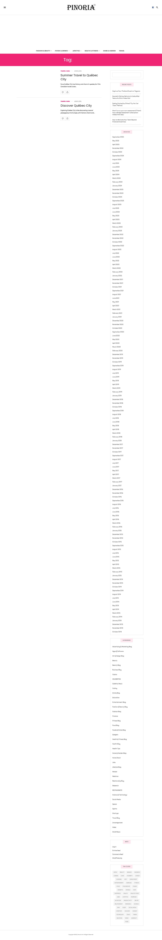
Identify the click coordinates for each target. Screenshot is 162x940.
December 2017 (117, 444)
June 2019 (115, 377)
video (126, 918)
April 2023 (115, 219)
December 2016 (117, 489)
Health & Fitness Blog (119, 739)
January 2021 (117, 317)
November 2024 (117, 148)
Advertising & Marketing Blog (122, 647)
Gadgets (115, 735)
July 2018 (115, 418)
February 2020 (117, 351)
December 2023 (117, 189)
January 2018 (117, 441)
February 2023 (117, 227)
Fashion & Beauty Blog (120, 707)
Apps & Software (118, 651)
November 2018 (117, 403)
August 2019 (116, 369)
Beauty (114, 661)
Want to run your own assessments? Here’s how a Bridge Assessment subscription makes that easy (126, 113)
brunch (129, 872)
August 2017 (116, 459)
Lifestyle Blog (116, 767)
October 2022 (117, 242)
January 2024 (117, 186)
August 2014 (116, 594)
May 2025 (115, 141)
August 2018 (116, 414)
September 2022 (118, 246)
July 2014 (115, 598)
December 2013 (117, 624)
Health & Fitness (91, 51)
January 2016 (117, 531)
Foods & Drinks (61, 51)
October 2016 (117, 497)
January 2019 (117, 396)
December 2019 (117, 354)
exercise (128, 883)
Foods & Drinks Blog (119, 730)
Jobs (113, 762)
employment (133, 879)
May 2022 (115, 261)
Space (114, 804)
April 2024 (115, 174)
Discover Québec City (76, 106)
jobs (118, 897)
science (136, 904)
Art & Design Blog (118, 656)
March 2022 (116, 268)
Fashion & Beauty (43, 51)
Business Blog (116, 670)
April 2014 (115, 609)
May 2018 (115, 426)
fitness (136, 883)
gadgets (120, 890)
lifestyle (125, 897)
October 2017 (116, 452)
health (126, 893)
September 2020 (118, 332)
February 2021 (117, 313)
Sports (114, 809)
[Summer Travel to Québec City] (63, 92)
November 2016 (117, 493)
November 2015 (117, 538)
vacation (119, 918)
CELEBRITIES (116, 679)
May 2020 (115, 339)
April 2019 (115, 384)
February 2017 (117, 482)
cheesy (137, 875)
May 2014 (115, 605)
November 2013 (117, 628)
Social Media (116, 799)
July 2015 (115, 553)
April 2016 (115, 519)
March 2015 (116, 568)
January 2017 (116, 486)
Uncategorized (117, 823)
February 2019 (117, 392)
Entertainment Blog (119, 702)
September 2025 (118, 137)
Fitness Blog (116, 721)
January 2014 (117, 620)
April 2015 (115, 564)
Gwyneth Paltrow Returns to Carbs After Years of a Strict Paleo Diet (125, 97)
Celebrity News (117, 684)
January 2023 (117, 231)
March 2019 (116, 388)
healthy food (135, 893)
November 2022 (117, 238)
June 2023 (116, 212)
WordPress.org (117, 858)
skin (118, 907)
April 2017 (115, 474)
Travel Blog (65, 71)
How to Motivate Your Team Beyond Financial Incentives (124, 121)
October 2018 (117, 407)
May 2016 (115, 516)
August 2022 (116, 249)
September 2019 (118, 366)
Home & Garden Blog (119, 753)
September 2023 (118, 201)
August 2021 (116, 294)
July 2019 (115, 373)
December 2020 (117, 321)
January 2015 (117, 576)
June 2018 (115, 422)
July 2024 (115, 163)
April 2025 (115, 144)
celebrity (129, 875)
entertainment (119, 883)
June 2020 (116, 336)
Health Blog (116, 744)
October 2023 (117, 197)
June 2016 (115, 512)
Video (114, 827)
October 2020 (117, 328)
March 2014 (116, 613)
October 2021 (117, 287)
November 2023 (117, 193)
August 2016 (116, 504)
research (128, 904)
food (118, 886)
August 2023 (116, 204)
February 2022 (117, 272)
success (127, 911)
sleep (124, 907)
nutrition (118, 900)
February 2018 (117, 437)
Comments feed (117, 854)
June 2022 (116, 257)
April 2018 (115, 429)
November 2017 (117, 448)
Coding (114, 688)
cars (122, 875)
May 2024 (115, 171)
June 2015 (115, 557)
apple (115, 872)
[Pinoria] (81, 7)
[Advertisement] (81, 31)
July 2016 (115, 508)
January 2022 (117, 276)
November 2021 (117, 283)
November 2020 (117, 324)
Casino (114, 674)
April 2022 (115, 264)
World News (116, 832)
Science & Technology (119, 795)
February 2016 (117, 527)
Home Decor (116, 758)
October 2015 (117, 542)
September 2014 (118, 590)
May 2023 (115, 216)
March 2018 (116, 433)
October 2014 (117, 587)
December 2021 (117, 279)
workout (134, 918)
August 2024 (116, 159)
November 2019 (117, 358)
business (137, 872)
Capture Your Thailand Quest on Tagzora (126, 91)
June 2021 (115, 298)
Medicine (115, 776)
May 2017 (115, 471)
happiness (118, 893)
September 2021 (118, 291)
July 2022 (115, 253)
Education (115, 698)
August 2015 (116, 549)
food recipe (126, 886)
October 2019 (117, 362)
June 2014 (115, 602)
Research (115, 786)
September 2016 (118, 501)
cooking (118, 879)
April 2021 (115, 306)
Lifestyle (76, 51)
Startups (115, 813)
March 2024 (116, 178)
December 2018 (117, 399)
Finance (115, 716)
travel (135, 914)
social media (132, 907)
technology (120, 914)
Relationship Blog (118, 781)
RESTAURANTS (117, 790)
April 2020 (115, 343)
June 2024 (116, 167)
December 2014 (117, 579)
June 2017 (115, 467)
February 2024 (117, 182)
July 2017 (115, 463)
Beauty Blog (116, 665)
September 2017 (117, 456)
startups (119, 911)
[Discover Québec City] (63, 118)
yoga (126, 921)
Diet (125, 879)
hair (134, 890)
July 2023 (115, 208)
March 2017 (116, 478)
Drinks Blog (116, 693)
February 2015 (117, 572)
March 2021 (116, 309)
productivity (128, 900)
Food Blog (115, 725)
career (116, 875)
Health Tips (116, 748)
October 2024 (117, 152)
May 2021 (115, 302)
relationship (118, 904)
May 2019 (115, 381)
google (128, 890)
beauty (122, 872)
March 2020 (116, 347)
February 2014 (117, 617)
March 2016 (116, 523)
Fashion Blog (116, 711)
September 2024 (118, 156)
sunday (135, 911)
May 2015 (115, 561)
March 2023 (116, 223)
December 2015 (117, 534)
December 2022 (117, 234)
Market (114, 772)
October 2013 (117, 632)
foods (135, 886)
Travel (121, 51)
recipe (136, 900)
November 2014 (117, 583)
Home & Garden (109, 51)
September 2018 (118, 411)
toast (128, 914)
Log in (114, 847)
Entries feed (116, 850)
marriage (134, 897)
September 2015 (118, 546)
